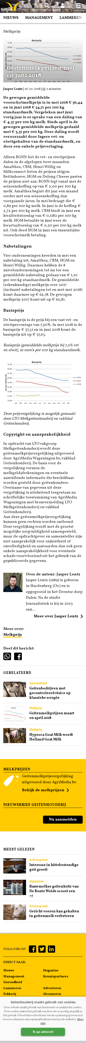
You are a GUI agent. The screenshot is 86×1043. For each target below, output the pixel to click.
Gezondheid (12, 982)
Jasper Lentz (12, 89)
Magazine (50, 970)
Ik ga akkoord (43, 1031)
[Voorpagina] (13, 7)
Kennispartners (55, 976)
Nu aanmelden (63, 819)
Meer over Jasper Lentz (56, 616)
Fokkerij (9, 994)
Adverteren (52, 988)
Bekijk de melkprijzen (43, 790)
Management (39, 17)
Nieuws (11, 17)
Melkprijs (12, 635)
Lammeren (71, 17)
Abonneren (52, 994)
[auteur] (12, 591)
